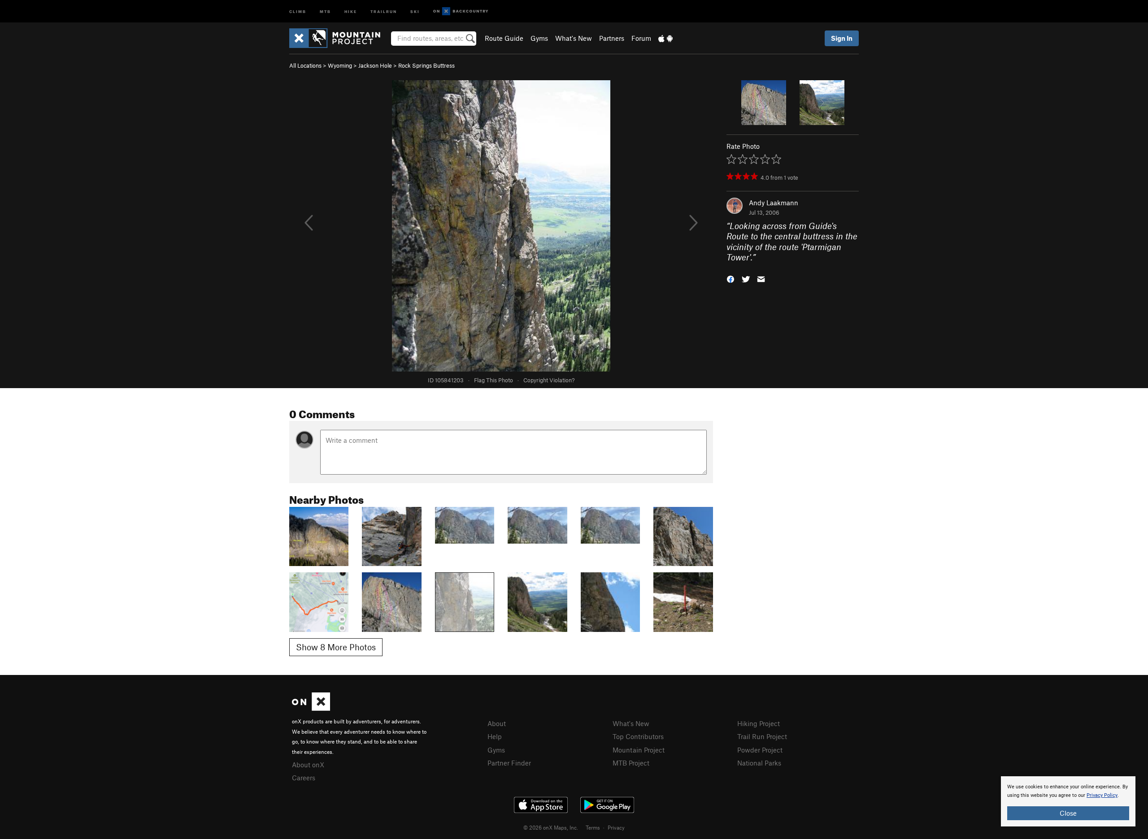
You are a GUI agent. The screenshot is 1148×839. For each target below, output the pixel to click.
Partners (611, 38)
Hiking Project (758, 723)
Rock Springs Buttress (426, 65)
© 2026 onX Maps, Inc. (550, 827)
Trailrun (383, 11)
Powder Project (760, 750)
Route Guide (504, 38)
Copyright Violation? (548, 380)
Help (494, 736)
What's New (573, 38)
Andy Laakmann (773, 203)
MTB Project (631, 763)
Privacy (616, 827)
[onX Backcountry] (460, 11)
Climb (297, 11)
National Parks (759, 763)
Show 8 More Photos (336, 647)
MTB (325, 11)
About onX (308, 765)
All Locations (305, 65)
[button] (730, 278)
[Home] (339, 38)
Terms (593, 827)
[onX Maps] (311, 708)
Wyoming (340, 65)
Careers (303, 778)
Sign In (841, 38)
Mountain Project (639, 750)
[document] (1068, 801)
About (496, 723)
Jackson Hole (375, 65)
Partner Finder (509, 763)
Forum (641, 38)
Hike (350, 11)
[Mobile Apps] (665, 38)
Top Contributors (638, 736)
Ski (415, 11)
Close (1068, 813)
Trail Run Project (762, 736)
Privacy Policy (1102, 795)
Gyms (539, 38)
